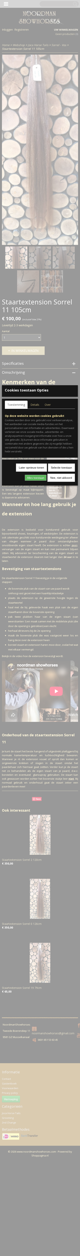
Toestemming (16, 405)
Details (34, 405)
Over (48, 405)
